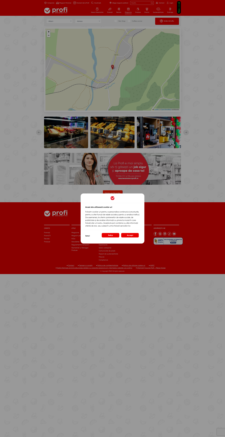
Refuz (110, 235)
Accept (130, 235)
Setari (87, 236)
